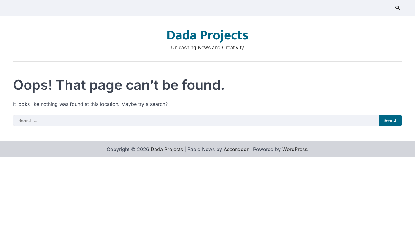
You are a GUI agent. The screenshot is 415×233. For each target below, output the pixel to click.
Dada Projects (207, 35)
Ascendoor (236, 149)
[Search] (397, 7)
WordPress (294, 149)
